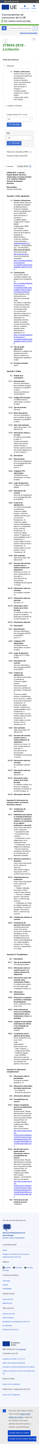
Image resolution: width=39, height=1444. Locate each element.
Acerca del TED (8, 1299)
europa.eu (22, 1349)
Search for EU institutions (11, 1384)
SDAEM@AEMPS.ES (22, 243)
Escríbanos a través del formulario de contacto (19, 1367)
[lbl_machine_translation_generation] (31, 152)
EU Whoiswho (7, 1325)
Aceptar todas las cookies (19, 1433)
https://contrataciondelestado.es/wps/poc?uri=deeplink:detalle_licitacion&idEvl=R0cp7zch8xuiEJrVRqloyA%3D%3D (23, 287)
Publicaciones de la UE (10, 1329)
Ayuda (5, 1250)
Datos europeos (8, 1317)
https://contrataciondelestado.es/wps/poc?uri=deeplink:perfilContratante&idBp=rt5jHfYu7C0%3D (23, 265)
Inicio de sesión (24, 8)
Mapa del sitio (7, 1303)
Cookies (5, 1285)
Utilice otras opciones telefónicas (14, 1363)
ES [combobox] (9, 119)
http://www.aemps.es (21, 254)
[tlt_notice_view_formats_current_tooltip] (30, 166)
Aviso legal (6, 1281)
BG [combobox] (9, 138)
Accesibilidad (7, 1288)
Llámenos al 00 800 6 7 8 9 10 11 (14, 1359)
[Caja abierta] (5, 41)
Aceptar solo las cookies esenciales (22, 1439)
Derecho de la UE (9, 1314)
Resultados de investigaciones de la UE (16, 1321)
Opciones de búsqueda (28, 33)
